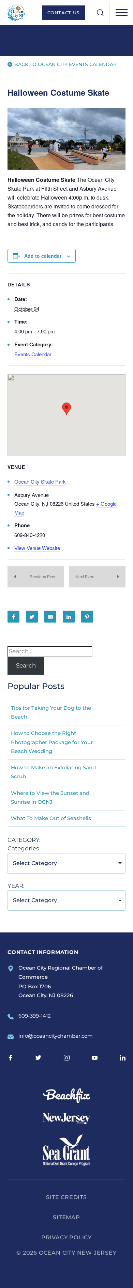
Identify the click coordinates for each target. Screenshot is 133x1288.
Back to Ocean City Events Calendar (65, 64)
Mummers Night (36, 576)
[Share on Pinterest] (87, 617)
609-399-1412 (34, 1015)
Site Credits (66, 1197)
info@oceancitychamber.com (55, 1036)
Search (26, 665)
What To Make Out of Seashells (51, 818)
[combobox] (66, 863)
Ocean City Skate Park (40, 481)
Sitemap (66, 1217)
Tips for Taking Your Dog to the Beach (51, 712)
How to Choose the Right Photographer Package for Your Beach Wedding (52, 742)
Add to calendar (42, 255)
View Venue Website (37, 547)
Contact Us (63, 12)
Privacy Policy (66, 1237)
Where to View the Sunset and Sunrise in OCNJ (50, 797)
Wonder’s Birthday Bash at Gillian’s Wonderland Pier (97, 576)
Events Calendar (32, 354)
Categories (23, 848)
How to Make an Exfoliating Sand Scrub (53, 772)
